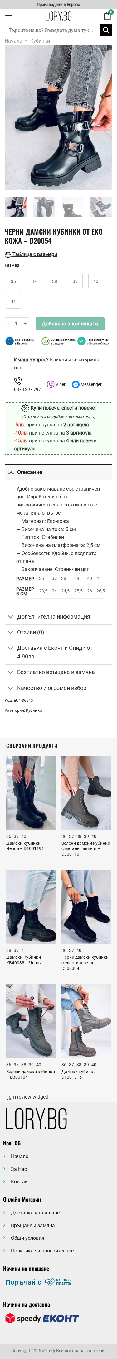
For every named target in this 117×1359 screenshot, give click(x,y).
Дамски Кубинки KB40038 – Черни (24, 960)
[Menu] (8, 17)
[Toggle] (11, 472)
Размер (12, 265)
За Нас (19, 1169)
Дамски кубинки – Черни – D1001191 (25, 846)
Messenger (91, 384)
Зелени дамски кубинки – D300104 (30, 1074)
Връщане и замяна (33, 1225)
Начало (13, 41)
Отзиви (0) (30, 632)
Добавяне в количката (70, 324)
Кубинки (40, 41)
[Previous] (14, 117)
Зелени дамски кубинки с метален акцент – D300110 (85, 849)
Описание (29, 472)
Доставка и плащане (35, 1213)
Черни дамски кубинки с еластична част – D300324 (85, 963)
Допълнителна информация (53, 617)
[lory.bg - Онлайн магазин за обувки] (58, 15)
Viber (60, 384)
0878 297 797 (27, 389)
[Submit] (106, 30)
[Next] (102, 117)
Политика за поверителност (43, 1251)
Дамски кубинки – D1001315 (80, 1074)
